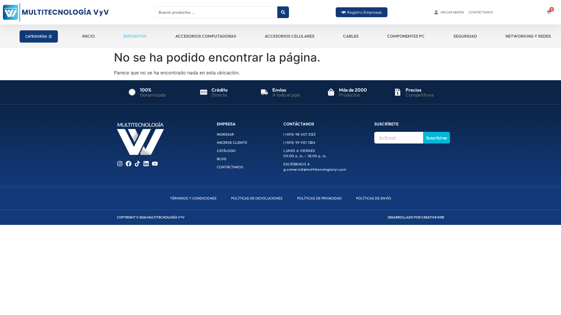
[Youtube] (155, 164)
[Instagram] (120, 164)
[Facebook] (128, 164)
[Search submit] (283, 12)
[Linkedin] (146, 164)
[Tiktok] (137, 164)
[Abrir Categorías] (50, 36)
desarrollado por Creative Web (416, 217)
